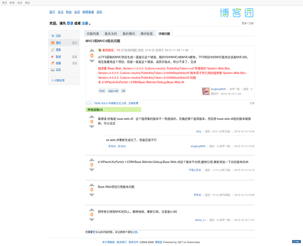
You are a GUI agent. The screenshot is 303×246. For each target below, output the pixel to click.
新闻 (12, 2)
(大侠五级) (224, 131)
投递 (74, 56)
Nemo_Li (200, 220)
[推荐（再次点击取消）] (92, 50)
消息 (99, 12)
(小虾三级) (224, 170)
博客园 (158, 242)
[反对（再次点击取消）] (92, 61)
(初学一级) (224, 146)
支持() (112, 146)
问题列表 (93, 33)
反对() (122, 146)
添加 (74, 63)
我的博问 (129, 33)
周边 (27, 2)
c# (123, 91)
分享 (252, 103)
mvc (102, 91)
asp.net (113, 91)
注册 (85, 23)
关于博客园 (108, 242)
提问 (74, 42)
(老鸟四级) (224, 194)
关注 (60, 12)
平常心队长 (195, 170)
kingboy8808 (218, 89)
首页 (4, 2)
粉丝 (69, 12)
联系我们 (122, 242)
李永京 (197, 194)
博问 (58, 42)
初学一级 (235, 89)
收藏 (58, 63)
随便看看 (88, 12)
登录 (70, 23)
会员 (19, 2)
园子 (52, 12)
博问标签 (147, 33)
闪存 (58, 35)
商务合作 (134, 242)
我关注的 (111, 33)
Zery (198, 131)
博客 (58, 49)
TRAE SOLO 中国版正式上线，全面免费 (116, 103)
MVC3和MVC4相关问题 (103, 40)
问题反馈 (60, 80)
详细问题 (164, 33)
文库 (58, 69)
